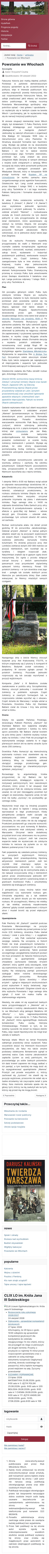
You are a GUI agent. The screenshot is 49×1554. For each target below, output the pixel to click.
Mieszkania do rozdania (15, 1111)
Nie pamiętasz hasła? (14, 1445)
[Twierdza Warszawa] (24, 1190)
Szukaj (34, 45)
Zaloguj (24, 1439)
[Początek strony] (44, 1549)
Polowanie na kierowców (16, 1119)
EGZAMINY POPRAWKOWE (21, 1374)
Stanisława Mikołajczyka (34, 351)
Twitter (4, 39)
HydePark (5, 23)
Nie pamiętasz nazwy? (15, 1448)
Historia (4, 31)
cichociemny (22, 431)
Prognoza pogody (9, 27)
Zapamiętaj (12, 1433)
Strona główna (8, 19)
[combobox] (13, 46)
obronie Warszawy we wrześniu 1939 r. (22, 318)
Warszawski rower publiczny (17, 1115)
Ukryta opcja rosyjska (14, 1127)
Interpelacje (6, 35)
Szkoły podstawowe (13, 1123)
